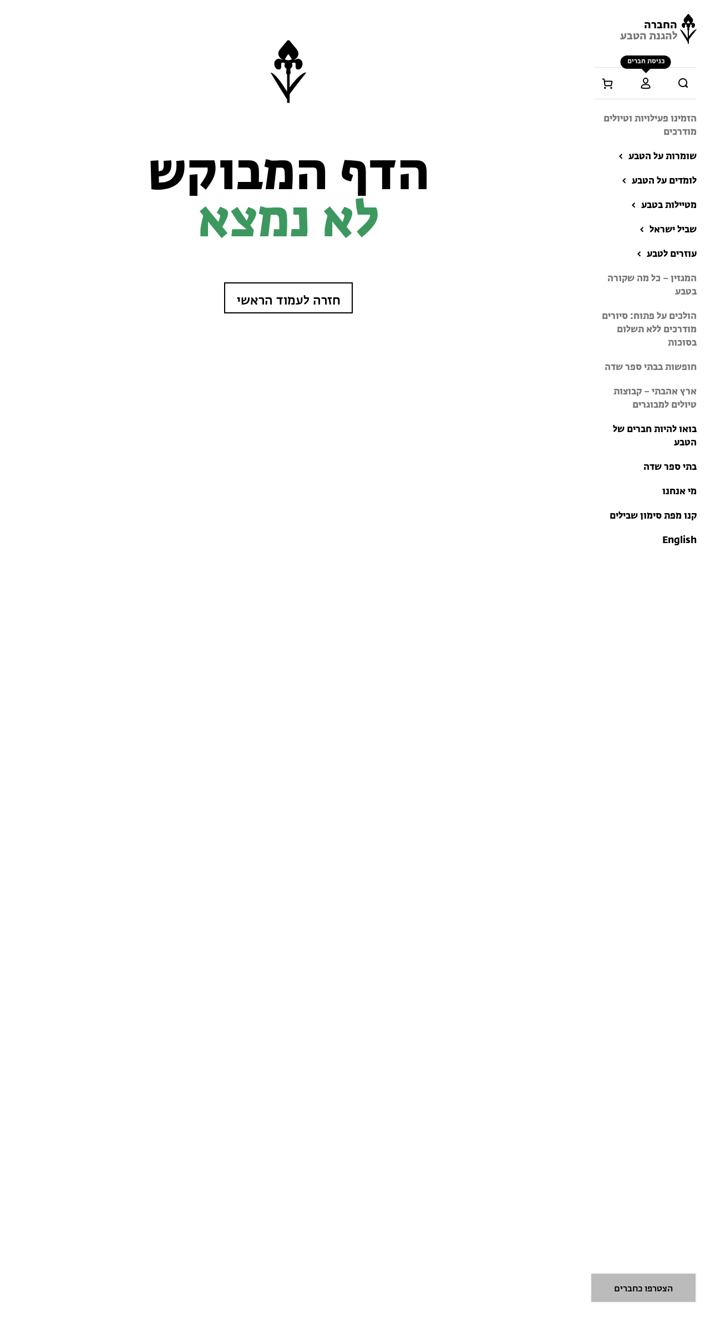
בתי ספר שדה (670, 467)
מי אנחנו (679, 491)
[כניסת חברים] (645, 83)
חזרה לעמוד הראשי (289, 301)
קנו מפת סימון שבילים (653, 516)
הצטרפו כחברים (643, 1289)
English (679, 540)
